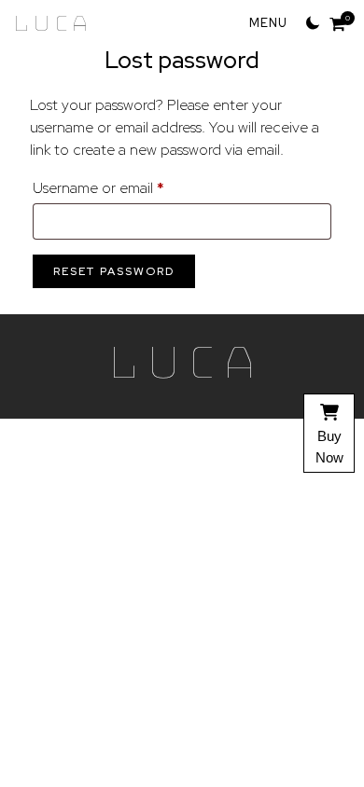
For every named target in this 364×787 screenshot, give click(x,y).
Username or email (127, 187)
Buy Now (329, 446)
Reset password (114, 271)
